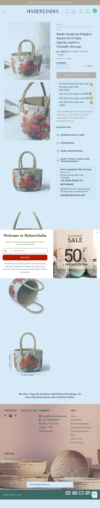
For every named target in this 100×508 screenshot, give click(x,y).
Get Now (25, 257)
